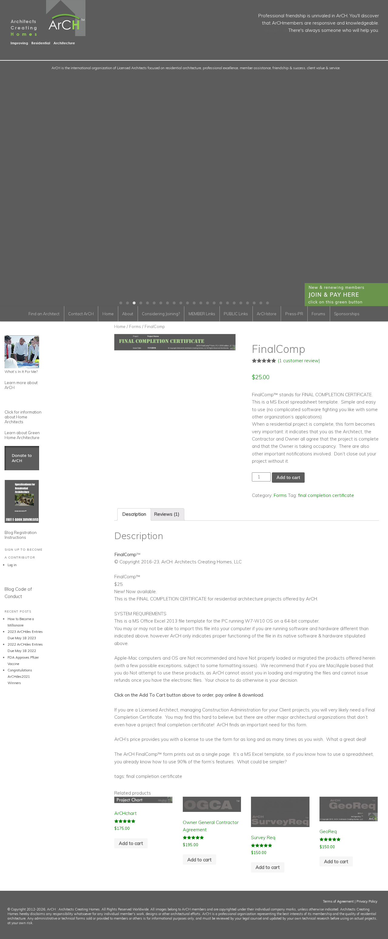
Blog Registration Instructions (21, 535)
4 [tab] (141, 303)
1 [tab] (121, 303)
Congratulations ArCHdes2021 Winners (20, 676)
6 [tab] (154, 303)
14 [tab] (207, 303)
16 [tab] (221, 303)
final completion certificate (326, 495)
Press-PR (294, 313)
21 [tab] (254, 303)
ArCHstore (266, 313)
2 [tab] (127, 303)
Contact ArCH (81, 313)
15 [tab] (214, 303)
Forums (318, 313)
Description (134, 514)
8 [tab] (167, 303)
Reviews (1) (166, 514)
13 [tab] (201, 303)
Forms (135, 326)
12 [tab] (194, 303)
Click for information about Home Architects (23, 417)
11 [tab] (187, 303)
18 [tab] (234, 303)
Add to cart (288, 477)
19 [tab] (241, 303)
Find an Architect (43, 313)
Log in (12, 565)
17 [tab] (227, 303)
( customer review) (299, 360)
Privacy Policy (366, 901)
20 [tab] (247, 303)
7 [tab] (161, 303)
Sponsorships (347, 313)
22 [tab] (261, 303)
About (127, 313)
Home (108, 313)
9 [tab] (174, 303)
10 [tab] (181, 303)
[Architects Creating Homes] (42, 42)
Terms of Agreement (338, 901)
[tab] (134, 514)
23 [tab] (267, 303)
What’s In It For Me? (21, 371)
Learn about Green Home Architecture (22, 435)
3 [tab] (134, 303)
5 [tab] (147, 303)
